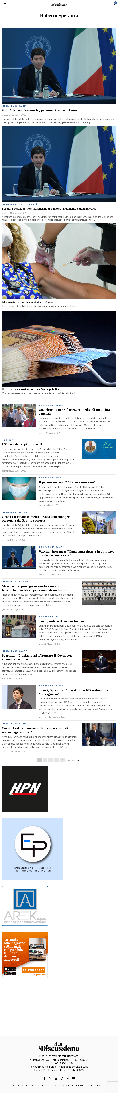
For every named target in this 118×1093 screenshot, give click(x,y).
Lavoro (60, 478)
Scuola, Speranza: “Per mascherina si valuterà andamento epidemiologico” (50, 208)
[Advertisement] (59, 1005)
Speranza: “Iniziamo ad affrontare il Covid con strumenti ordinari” (37, 657)
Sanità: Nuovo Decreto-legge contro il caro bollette (39, 110)
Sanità (22, 106)
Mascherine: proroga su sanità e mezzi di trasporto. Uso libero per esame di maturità (34, 588)
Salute (23, 204)
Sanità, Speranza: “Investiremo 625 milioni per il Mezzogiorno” (75, 692)
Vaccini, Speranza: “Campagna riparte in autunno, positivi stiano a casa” (76, 553)
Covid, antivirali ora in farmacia (63, 621)
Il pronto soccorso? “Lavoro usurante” (67, 482)
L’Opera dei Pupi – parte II (22, 444)
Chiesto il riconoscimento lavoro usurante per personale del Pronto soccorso (36, 518)
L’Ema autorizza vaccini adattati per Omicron (28, 302)
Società (33, 204)
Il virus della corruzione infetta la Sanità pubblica (30, 389)
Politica (23, 582)
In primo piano (9, 106)
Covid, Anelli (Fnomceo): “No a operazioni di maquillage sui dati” (35, 730)
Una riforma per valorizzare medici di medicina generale (74, 411)
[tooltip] (44, 1078)
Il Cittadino (8, 440)
